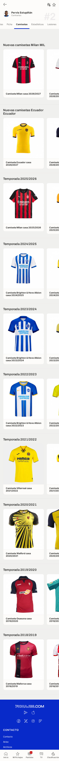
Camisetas (22, 24)
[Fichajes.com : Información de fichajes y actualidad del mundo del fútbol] (29, 706)
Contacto (8, 736)
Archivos (7, 747)
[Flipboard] (40, 721)
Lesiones (51, 24)
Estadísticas (37, 24)
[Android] (26, 712)
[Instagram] (33, 721)
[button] (23, 69)
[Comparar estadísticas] (49, 5)
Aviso (5, 741)
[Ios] (33, 712)
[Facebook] (18, 721)
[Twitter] (26, 721)
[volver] (5, 5)
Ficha (9, 24)
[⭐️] (54, 5)
